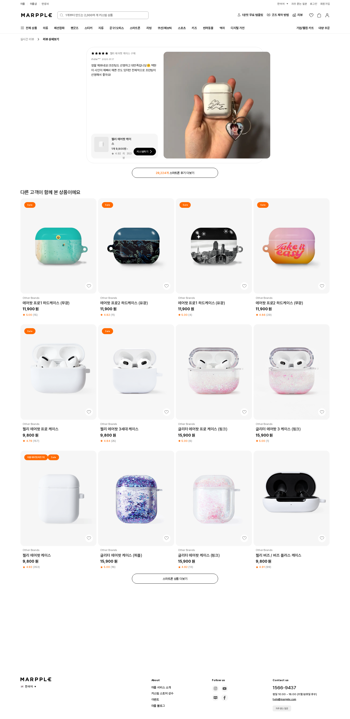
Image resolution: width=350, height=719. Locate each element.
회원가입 (325, 3)
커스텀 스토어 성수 (162, 693)
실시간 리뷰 (27, 39)
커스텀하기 (143, 151)
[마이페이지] (327, 15)
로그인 (313, 3)
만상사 (45, 3)
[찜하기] (89, 286)
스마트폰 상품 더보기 (175, 579)
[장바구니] (319, 15)
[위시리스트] (311, 15)
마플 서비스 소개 (161, 687)
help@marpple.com (284, 699)
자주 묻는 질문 (282, 708)
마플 (22, 3)
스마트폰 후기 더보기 (175, 173)
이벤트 (155, 699)
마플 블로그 (158, 706)
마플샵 (33, 3)
